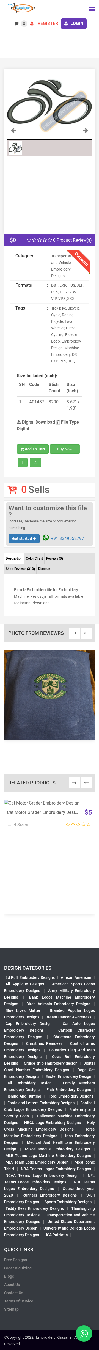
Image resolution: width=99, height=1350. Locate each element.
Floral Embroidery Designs (70, 1096)
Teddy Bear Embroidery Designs (35, 1208)
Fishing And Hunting (23, 1096)
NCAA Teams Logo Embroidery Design (42, 1175)
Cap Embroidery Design (29, 1023)
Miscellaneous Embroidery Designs (57, 1149)
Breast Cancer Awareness (68, 1017)
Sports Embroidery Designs (68, 1202)
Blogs (9, 1276)
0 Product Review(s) (72, 240)
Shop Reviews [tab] (20, 569)
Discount (44, 569)
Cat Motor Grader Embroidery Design (43, 812)
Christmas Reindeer (44, 1043)
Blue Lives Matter (23, 1010)
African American (76, 977)
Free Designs (15, 1260)
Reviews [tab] (54, 558)
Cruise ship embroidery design (51, 1063)
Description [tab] (14, 558)
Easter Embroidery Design (68, 1076)
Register (47, 23)
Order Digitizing (18, 1268)
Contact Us (13, 1293)
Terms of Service (18, 1301)
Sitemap (11, 1309)
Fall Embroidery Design (29, 1083)
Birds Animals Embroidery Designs (58, 1004)
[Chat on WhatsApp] (84, 1333)
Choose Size (47, 817)
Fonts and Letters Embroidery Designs (41, 1103)
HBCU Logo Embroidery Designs (52, 1122)
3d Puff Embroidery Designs (30, 977)
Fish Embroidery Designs (68, 1089)
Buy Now (65, 449)
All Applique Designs (25, 984)
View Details (47, 805)
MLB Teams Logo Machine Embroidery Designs (48, 1155)
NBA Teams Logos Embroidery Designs (56, 1169)
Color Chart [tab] (34, 558)
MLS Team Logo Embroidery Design (37, 1162)
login (76, 23)
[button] (13, 132)
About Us (12, 1284)
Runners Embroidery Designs (50, 1195)
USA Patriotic (56, 1235)
